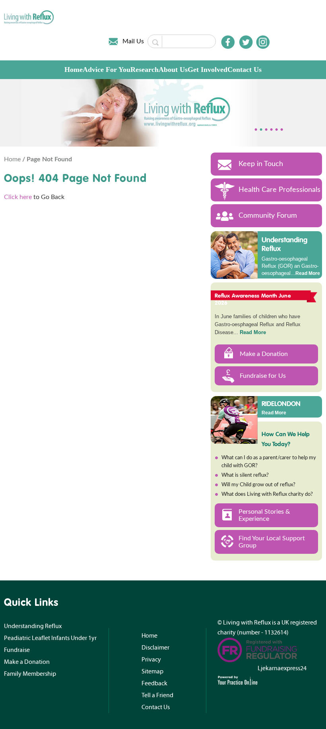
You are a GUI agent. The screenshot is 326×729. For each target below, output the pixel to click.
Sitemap (152, 671)
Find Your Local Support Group (272, 542)
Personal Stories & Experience (264, 515)
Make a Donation (264, 354)
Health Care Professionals (279, 189)
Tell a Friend (157, 695)
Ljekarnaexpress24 (282, 668)
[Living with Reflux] (29, 17)
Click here (18, 197)
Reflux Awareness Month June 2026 (253, 299)
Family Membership (30, 673)
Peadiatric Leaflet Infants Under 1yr (50, 638)
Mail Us (133, 41)
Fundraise (17, 650)
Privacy (151, 659)
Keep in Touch (261, 164)
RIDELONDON (281, 403)
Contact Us (244, 69)
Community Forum (268, 215)
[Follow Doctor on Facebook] (227, 42)
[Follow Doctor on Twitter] (246, 42)
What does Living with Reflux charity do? (267, 494)
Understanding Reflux (284, 244)
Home (73, 69)
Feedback (154, 683)
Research (144, 69)
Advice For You (106, 69)
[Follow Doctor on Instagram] (262, 42)
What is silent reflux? (245, 475)
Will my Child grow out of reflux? (258, 484)
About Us (173, 69)
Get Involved (207, 69)
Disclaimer (155, 647)
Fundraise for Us (263, 376)
